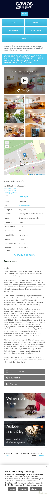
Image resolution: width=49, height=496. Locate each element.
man (42, 456)
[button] (24, 155)
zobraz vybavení (12, 261)
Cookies (6, 456)
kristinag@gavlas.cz (10, 192)
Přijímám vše (35, 489)
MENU (24, 14)
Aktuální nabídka (22, 46)
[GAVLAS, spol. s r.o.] (24, 6)
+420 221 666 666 (10, 190)
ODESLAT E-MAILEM (16, 372)
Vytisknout (13, 384)
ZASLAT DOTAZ (14, 378)
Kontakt (24, 38)
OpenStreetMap (40, 174)
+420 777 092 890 (10, 188)
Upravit (12, 489)
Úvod (13, 46)
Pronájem (36, 22)
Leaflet (31, 174)
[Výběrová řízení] (24, 405)
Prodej (13, 22)
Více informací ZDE (25, 205)
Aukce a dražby (36, 30)
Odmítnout (23, 489)
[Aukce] (24, 433)
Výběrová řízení (13, 30)
